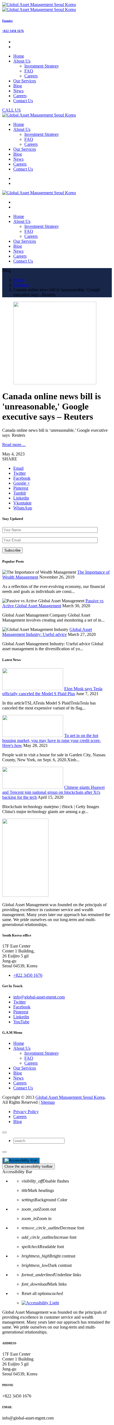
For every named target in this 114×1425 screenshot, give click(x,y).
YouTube (21, 1021)
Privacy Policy (26, 1111)
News (18, 1078)
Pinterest (20, 1012)
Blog (17, 1073)
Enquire (7, 20)
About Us (21, 1048)
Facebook (21, 1007)
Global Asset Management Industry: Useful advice (47, 632)
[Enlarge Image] (54, 382)
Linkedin (21, 1016)
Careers (31, 76)
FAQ (28, 71)
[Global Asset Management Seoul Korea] (39, 7)
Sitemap (48, 1102)
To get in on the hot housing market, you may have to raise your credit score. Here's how (51, 740)
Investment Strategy (41, 66)
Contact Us (23, 1088)
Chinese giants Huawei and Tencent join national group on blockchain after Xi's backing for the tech (53, 792)
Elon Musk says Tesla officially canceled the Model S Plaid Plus (52, 691)
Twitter (19, 1002)
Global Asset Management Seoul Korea (70, 1097)
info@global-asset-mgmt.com (39, 997)
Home (18, 1043)
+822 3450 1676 (13, 31)
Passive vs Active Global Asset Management (52, 603)
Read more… (14, 444)
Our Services (24, 1068)
